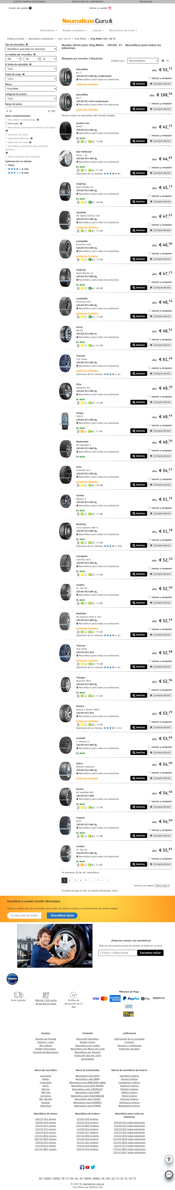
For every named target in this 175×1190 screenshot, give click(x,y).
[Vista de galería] (168, 60)
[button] (169, 1158)
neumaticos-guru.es (93, 1184)
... (92, 880)
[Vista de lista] (163, 60)
